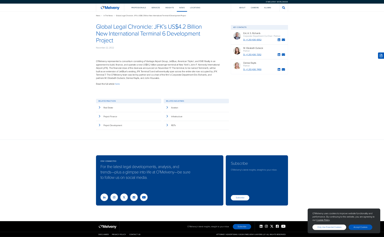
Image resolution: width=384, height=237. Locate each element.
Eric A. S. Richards (251, 33)
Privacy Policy (119, 234)
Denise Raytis (249, 63)
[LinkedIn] (279, 40)
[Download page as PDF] (381, 55)
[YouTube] (144, 197)
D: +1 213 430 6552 (252, 39)
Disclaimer (103, 234)
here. (117, 84)
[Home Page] (110, 8)
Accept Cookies (360, 227)
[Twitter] (124, 197)
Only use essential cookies (329, 227)
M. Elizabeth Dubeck (253, 48)
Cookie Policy (323, 220)
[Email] (283, 40)
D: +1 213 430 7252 (252, 54)
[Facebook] (134, 197)
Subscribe (240, 197)
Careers (255, 7)
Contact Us (134, 234)
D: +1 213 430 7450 (252, 69)
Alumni (267, 7)
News (98, 15)
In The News (108, 15)
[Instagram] (114, 197)
